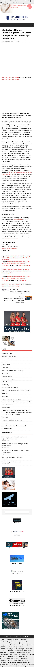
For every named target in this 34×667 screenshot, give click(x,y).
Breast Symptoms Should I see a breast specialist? (16, 390)
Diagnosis (4, 393)
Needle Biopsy (6, 407)
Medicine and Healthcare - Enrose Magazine (15, 269)
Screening (4, 423)
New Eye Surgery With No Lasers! (11, 462)
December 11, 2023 (8, 41)
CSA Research (18, 219)
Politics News (11, 647)
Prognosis (4, 362)
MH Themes (27, 636)
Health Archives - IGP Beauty (10, 77)
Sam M (17, 41)
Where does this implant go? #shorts (12, 457)
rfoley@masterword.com (9, 248)
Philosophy (5, 417)
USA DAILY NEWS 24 (17, 563)
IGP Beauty (22, 280)
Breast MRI (5, 396)
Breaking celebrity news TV (17, 548)
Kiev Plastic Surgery (18, 3)
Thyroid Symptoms (7, 428)
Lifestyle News (4, 645)
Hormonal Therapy (7, 359)
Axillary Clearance (7, 382)
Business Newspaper (12, 639)
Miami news (17, 522)
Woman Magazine (25, 643)
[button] (32, 25)
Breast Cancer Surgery (8, 379)
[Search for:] (17, 512)
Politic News (13, 645)
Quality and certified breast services (12, 420)
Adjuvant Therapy (7, 353)
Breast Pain (5, 373)
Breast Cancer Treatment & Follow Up (12, 370)
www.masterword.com (11, 239)
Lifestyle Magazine (5, 3)
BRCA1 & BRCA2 (6, 367)
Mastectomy (5, 385)
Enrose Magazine (24, 265)
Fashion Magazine (18, 641)
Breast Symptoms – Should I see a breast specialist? (16, 402)
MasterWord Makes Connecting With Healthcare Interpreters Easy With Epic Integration (16, 258)
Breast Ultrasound (7, 405)
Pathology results (7, 376)
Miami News (24, 639)
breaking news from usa (17, 591)
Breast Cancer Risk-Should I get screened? (14, 426)
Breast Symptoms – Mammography (12, 399)
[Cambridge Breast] (17, 11)
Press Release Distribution (14, 1)
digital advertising (17, 573)
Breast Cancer (6, 364)
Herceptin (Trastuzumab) (9, 356)
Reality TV (26, 1)
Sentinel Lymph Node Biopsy (10, 387)
